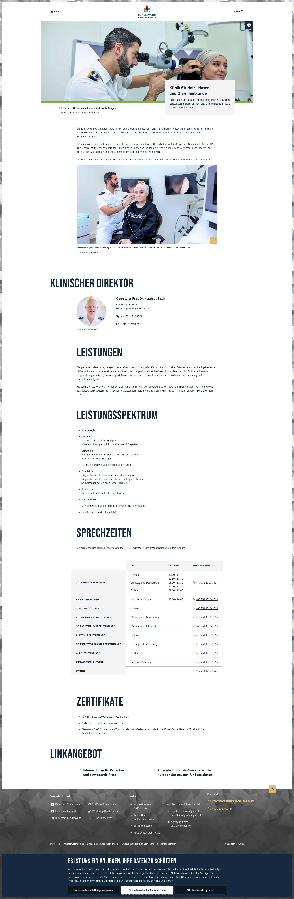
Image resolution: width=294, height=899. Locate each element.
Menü (57, 11)
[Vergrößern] (213, 240)
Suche (236, 11)
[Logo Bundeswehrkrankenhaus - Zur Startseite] (147, 11)
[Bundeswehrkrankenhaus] (60, 108)
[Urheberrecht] (249, 25)
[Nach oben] (272, 789)
